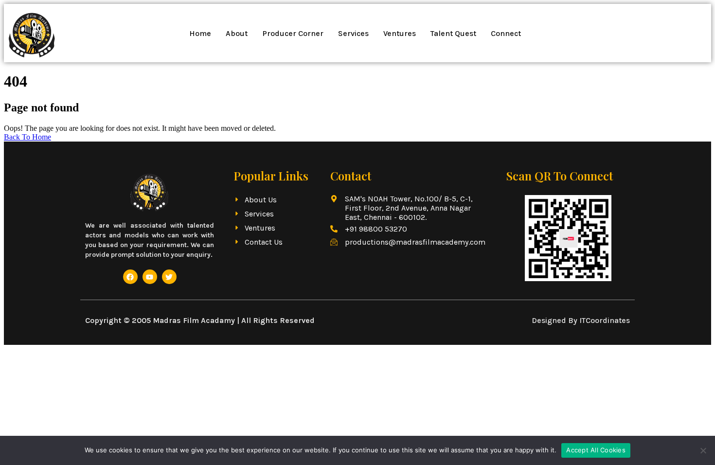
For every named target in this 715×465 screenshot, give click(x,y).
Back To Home (27, 137)
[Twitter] (169, 276)
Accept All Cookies (596, 450)
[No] (703, 450)
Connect (506, 33)
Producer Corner (292, 33)
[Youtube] (150, 276)
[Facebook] (130, 276)
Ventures (399, 33)
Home (200, 33)
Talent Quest (453, 33)
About (237, 33)
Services (353, 33)
